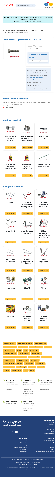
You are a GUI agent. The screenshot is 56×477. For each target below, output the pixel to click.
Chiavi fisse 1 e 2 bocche (10, 260)
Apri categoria (10, 213)
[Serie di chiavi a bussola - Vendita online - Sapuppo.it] (44, 309)
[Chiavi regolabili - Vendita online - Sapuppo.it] (44, 252)
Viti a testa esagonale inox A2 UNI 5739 (22, 40)
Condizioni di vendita (21, 443)
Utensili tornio (40, 363)
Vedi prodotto (11, 147)
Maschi (10, 316)
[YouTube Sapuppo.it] (16, 432)
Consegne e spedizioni (20, 447)
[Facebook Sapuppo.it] (10, 432)
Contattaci (23, 451)
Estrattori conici (43, 137)
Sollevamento (46, 357)
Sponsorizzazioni (49, 433)
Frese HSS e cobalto (41, 467)
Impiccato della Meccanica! (45, 451)
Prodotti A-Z (50, 443)
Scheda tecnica (9, 107)
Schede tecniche (49, 445)
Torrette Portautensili (31, 469)
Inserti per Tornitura (15, 467)
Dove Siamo (50, 425)
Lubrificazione (23, 347)
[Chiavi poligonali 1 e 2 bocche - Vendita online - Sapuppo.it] (27, 252)
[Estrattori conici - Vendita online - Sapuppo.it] (44, 128)
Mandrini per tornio (10, 347)
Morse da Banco (49, 467)
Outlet (32, 370)
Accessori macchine (36, 347)
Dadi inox (10, 288)
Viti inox (41, 30)
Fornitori (51, 447)
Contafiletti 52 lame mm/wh (10, 138)
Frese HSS (32, 367)
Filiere (43, 288)
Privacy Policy (23, 445)
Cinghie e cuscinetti (23, 360)
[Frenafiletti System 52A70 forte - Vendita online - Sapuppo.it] (27, 157)
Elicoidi (27, 288)
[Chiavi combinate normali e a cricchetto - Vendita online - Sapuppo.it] (44, 223)
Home (7, 30)
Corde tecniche (9, 357)
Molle (25, 350)
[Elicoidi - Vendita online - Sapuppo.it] (27, 280)
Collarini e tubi (33, 350)
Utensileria (41, 367)
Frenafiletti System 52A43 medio (10, 167)
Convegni (51, 431)
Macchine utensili (40, 343)
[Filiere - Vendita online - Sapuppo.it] (44, 280)
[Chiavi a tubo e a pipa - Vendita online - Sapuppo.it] (27, 223)
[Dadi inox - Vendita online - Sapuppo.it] (10, 280)
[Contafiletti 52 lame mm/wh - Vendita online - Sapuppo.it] (10, 128)
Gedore (6, 370)
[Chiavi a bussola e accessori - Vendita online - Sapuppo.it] (44, 195)
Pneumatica (35, 360)
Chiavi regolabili (43, 260)
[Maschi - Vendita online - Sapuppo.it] (10, 309)
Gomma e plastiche (10, 353)
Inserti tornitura (9, 367)
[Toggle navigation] (5, 12)
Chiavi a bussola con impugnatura (27, 204)
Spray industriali (9, 350)
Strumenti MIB (29, 363)
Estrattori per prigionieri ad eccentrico (27, 138)
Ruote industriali (9, 360)
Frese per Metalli (32, 467)
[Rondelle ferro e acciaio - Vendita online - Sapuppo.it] (27, 309)
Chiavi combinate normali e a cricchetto (44, 234)
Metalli (19, 350)
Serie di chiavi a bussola (43, 318)
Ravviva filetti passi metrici (44, 166)
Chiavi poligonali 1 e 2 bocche (27, 261)
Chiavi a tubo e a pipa (27, 232)
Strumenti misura (9, 363)
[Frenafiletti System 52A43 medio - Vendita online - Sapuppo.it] (10, 157)
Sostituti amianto (24, 353)
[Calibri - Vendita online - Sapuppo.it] (10, 195)
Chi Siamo (51, 422)
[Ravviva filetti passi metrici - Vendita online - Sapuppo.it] (44, 157)
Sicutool (19, 363)
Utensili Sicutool (16, 370)
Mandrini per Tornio (24, 467)
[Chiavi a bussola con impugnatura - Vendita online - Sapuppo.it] (27, 195)
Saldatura (48, 347)
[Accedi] (51, 4)
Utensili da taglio (22, 367)
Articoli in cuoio (36, 353)
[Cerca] (33, 5)
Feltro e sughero (21, 357)
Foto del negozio (49, 427)
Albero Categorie (49, 440)
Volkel (26, 370)
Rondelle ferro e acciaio (27, 318)
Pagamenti (23, 449)
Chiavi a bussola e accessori (43, 204)
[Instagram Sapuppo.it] (13, 432)
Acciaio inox (33, 30)
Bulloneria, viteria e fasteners (19, 30)
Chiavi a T (10, 231)
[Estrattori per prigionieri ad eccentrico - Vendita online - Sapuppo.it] (27, 128)
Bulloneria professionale (25, 343)
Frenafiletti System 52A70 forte (27, 167)
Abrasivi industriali (9, 343)
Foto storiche (50, 429)
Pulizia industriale (34, 357)
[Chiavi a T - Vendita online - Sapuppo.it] (10, 223)
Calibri (11, 202)
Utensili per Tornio (7, 467)
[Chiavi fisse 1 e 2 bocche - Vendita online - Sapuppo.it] (10, 252)
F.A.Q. (25, 440)
